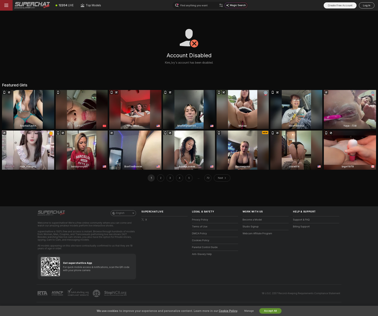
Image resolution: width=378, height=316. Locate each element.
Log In (366, 5)
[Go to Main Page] (32, 5)
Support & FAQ (301, 219)
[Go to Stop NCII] (115, 293)
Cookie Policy (228, 310)
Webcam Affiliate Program (257, 233)
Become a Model (252, 219)
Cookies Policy (200, 240)
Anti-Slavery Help (202, 254)
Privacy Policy (200, 219)
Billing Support (301, 226)
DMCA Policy (199, 233)
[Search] (221, 5)
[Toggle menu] (6, 5)
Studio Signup (251, 226)
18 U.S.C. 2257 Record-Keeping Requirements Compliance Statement (301, 293)
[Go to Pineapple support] (97, 293)
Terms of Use (199, 226)
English (120, 213)
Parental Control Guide (205, 247)
